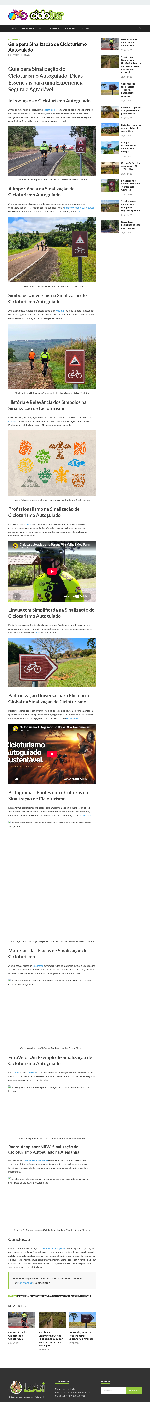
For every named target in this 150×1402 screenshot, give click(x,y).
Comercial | (60, 1388)
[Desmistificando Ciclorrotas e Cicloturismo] (21, 1320)
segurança (49, 1296)
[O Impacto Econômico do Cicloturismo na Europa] (110, 142)
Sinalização (62, 1296)
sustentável (72, 718)
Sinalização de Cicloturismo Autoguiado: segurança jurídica (130, 206)
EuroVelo (31, 1072)
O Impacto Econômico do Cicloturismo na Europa (129, 147)
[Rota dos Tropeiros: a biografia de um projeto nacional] (110, 107)
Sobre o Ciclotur (31, 29)
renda (80, 211)
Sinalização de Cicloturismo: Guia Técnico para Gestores (130, 185)
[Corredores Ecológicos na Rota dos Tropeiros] (110, 222)
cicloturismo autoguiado (54, 1248)
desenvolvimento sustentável (79, 207)
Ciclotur (54, 29)
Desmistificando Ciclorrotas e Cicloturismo (17, 1335)
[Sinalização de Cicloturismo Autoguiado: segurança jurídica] (110, 201)
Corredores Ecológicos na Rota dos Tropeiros (130, 224)
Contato (87, 29)
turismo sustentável (80, 1296)
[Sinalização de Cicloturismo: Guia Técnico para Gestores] (110, 180)
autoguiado (49, 109)
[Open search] (140, 28)
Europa (15, 1072)
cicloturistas (84, 815)
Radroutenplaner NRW (36, 1160)
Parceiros (69, 29)
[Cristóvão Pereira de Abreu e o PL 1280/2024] (110, 163)
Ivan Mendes (24, 1282)
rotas (29, 524)
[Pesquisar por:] (121, 1390)
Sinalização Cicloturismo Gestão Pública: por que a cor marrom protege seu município (51, 1339)
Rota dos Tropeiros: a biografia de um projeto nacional (131, 110)
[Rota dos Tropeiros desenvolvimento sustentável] (110, 125)
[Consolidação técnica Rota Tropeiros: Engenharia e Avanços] (82, 1320)
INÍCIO (14, 29)
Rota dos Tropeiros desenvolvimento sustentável (131, 127)
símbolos (12, 421)
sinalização (38, 965)
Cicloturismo (14, 39)
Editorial (71, 1388)
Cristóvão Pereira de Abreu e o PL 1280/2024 (130, 166)
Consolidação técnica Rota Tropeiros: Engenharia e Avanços (81, 1335)
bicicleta (59, 310)
